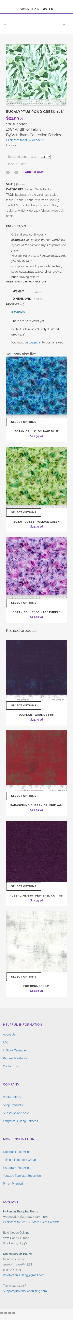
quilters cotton (48, 205)
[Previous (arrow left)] (1, 1318)
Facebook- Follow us (16, 1151)
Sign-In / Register (36, 9)
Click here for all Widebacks (25, 140)
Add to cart (35, 171)
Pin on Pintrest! (13, 1183)
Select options (23, 421)
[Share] (9, 1313)
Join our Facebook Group (19, 1159)
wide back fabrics (38, 210)
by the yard (35, 194)
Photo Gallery (12, 1097)
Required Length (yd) (22, 156)
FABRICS (12, 205)
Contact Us (10, 1066)
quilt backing (28, 205)
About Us (9, 1034)
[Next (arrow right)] (5, 1318)
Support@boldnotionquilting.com (25, 1291)
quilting (11, 210)
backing (20, 194)
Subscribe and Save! (16, 1113)
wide (21, 210)
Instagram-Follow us (16, 1167)
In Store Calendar (14, 1050)
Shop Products (13, 1105)
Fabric (29, 189)
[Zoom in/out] (1, 1313)
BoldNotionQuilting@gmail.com (23, 1275)
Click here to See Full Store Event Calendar (31, 1222)
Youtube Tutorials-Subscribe (22, 1175)
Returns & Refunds (15, 1058)
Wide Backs (43, 189)
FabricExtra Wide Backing (42, 200)
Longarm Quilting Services (20, 1121)
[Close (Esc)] (13, 1313)
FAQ (5, 1042)
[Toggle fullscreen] (5, 1313)
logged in (35, 342)
